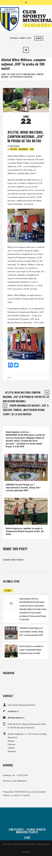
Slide (32, 149)
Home (3, 74)
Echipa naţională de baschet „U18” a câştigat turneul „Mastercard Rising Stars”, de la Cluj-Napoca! (26, 410)
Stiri (27, 837)
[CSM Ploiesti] (26, 18)
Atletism (11, 74)
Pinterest (20, 559)
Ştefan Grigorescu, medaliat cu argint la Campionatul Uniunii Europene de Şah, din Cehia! (25, 531)
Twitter (13, 559)
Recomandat (23, 149)
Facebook (6, 559)
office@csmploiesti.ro (16, 717)
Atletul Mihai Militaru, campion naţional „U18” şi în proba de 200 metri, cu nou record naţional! (26, 397)
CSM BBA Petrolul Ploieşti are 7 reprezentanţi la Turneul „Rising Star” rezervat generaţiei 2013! (23, 487)
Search (39, 38)
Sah (20, 521)
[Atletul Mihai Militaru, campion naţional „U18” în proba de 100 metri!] (26, 99)
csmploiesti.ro (13, 711)
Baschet (10, 478)
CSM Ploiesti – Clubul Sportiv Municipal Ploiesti (27, 830)
